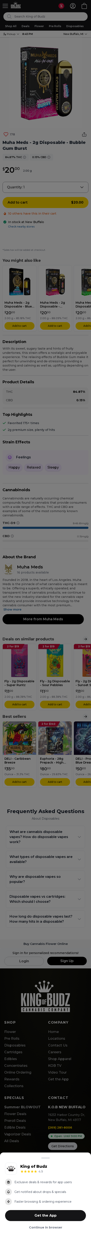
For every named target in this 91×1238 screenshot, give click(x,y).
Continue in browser (45, 1227)
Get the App (45, 1215)
